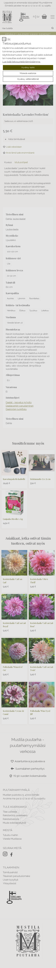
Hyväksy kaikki (28, 67)
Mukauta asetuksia (28, 73)
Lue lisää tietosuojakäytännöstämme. (21, 61)
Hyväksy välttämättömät (28, 79)
